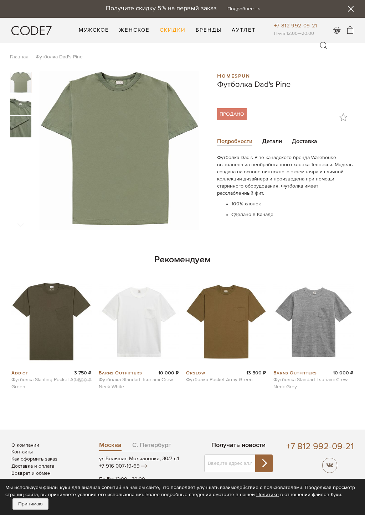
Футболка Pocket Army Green (219, 379)
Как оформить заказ (34, 459)
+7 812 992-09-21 (295, 25)
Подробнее (240, 8)
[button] (21, 104)
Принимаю (30, 503)
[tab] (234, 142)
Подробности (234, 141)
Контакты (22, 452)
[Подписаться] (264, 463)
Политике (267, 494)
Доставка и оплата (32, 466)
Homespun (233, 75)
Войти (337, 30)
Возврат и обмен (31, 473)
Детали (272, 141)
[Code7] (31, 30)
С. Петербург (151, 445)
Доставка (304, 141)
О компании (25, 445)
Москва (110, 445)
